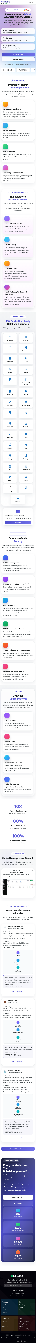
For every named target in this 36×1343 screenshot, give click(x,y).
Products (5, 1302)
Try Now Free (18, 54)
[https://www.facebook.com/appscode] (21, 1341)
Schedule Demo (18, 59)
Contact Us (18, 522)
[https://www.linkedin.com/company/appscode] (18, 1341)
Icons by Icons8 (30, 1338)
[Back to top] (32, 1338)
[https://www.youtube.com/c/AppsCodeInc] (25, 1341)
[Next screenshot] (33, 883)
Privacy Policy (5, 1338)
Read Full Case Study (17, 991)
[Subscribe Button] (29, 1285)
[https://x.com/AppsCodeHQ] (14, 1341)
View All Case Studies (18, 1149)
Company (5, 1318)
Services (22, 1302)
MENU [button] (31, 2)
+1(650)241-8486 (19, 1293)
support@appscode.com (19, 1296)
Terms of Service (18, 1338)
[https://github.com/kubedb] (11, 1341)
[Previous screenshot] (2, 883)
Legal (21, 1318)
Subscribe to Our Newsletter (18, 1280)
